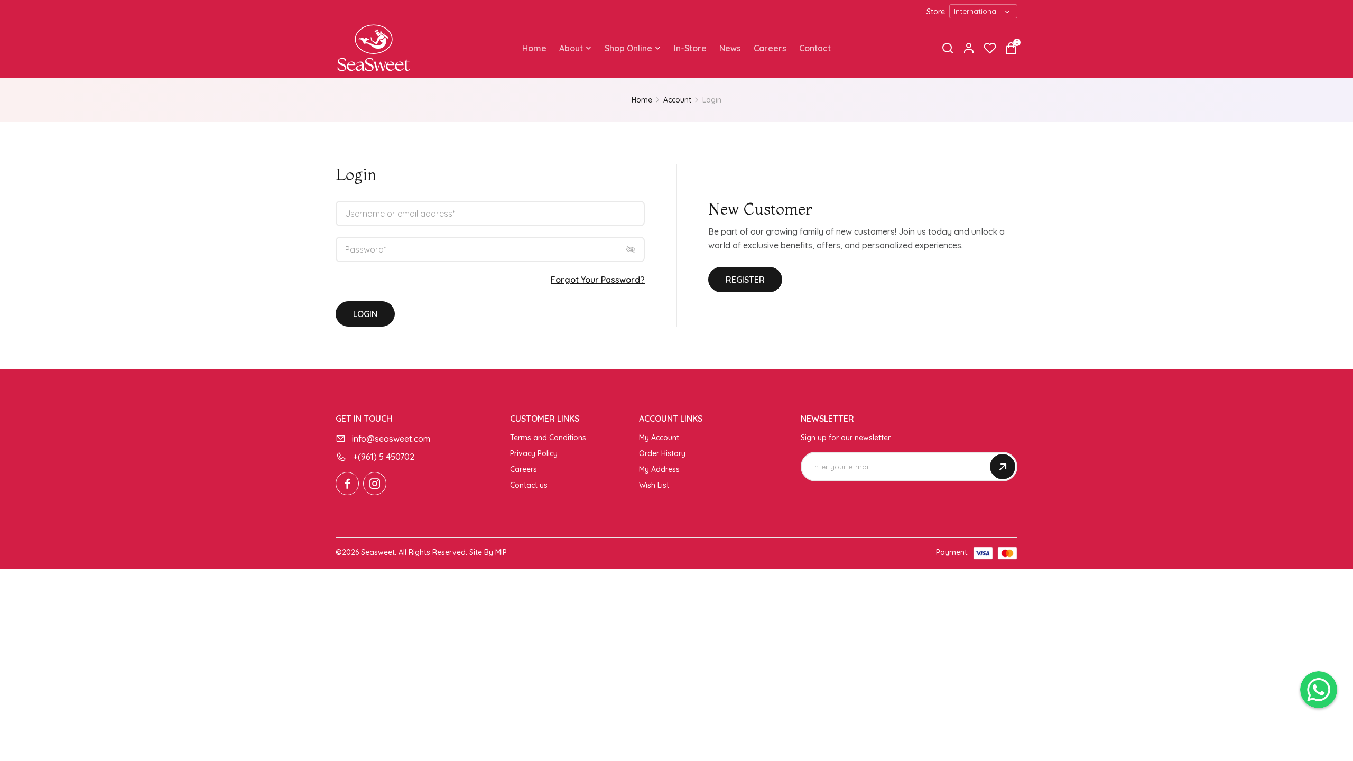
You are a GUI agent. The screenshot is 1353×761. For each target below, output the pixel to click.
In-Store (690, 48)
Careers (770, 48)
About (571, 48)
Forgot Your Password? (598, 279)
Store (935, 11)
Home (534, 48)
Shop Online (628, 48)
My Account (659, 437)
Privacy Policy (534, 453)
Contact (815, 48)
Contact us (529, 485)
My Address (659, 469)
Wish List (654, 485)
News (730, 48)
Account (677, 100)
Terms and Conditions (548, 437)
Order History (662, 453)
